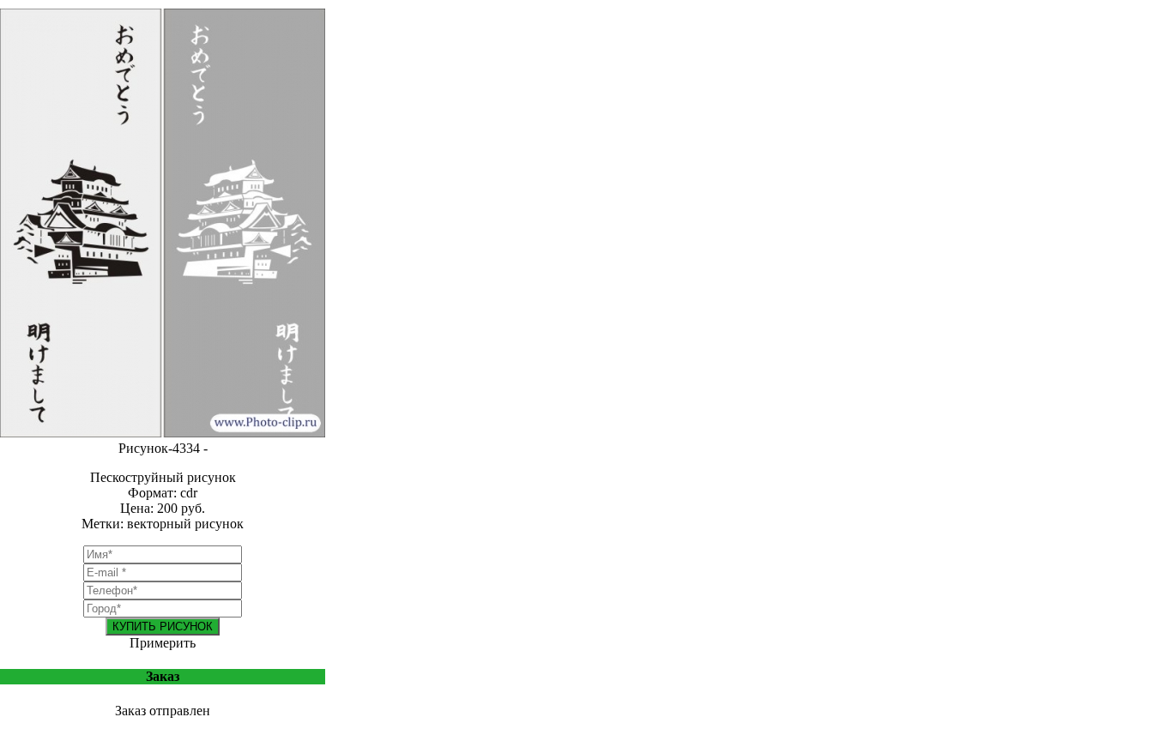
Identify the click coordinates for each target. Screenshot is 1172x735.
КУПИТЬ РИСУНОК (162, 626)
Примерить (163, 643)
